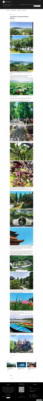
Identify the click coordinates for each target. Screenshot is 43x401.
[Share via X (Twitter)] (11, 355)
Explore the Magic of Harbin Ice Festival (21, 369)
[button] (40, 4)
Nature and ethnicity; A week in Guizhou (31, 369)
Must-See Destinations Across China (10, 369)
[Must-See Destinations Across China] (11, 364)
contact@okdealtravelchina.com (35, 396)
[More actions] (32, 14)
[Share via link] (14, 355)
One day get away (13, 10)
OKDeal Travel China (8, 1)
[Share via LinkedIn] (13, 355)
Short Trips (19, 10)
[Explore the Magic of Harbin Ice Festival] (21, 364)
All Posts (8, 10)
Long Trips (24, 10)
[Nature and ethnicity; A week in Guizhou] (31, 364)
